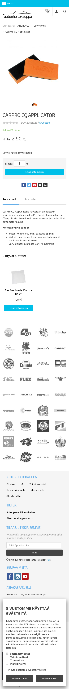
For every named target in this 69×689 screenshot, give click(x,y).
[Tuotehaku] (65, 11)
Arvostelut (32, 199)
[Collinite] (26, 368)
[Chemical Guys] (9, 368)
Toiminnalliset (19, 657)
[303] (9, 337)
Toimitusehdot (38, 484)
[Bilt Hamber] (9, 353)
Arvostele (45, 122)
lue (48, 559)
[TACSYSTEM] (60, 446)
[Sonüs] (43, 446)
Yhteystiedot (38, 489)
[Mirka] (60, 415)
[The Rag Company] (26, 461)
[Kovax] (60, 400)
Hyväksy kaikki (49, 678)
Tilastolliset (18, 660)
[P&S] (43, 431)
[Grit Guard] (9, 400)
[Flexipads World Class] (43, 384)
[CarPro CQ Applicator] (33, 69)
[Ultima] (43, 462)
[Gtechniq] (26, 400)
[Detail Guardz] (60, 368)
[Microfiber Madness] (43, 415)
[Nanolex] (9, 431)
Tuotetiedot (11, 199)
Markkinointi (18, 663)
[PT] (60, 431)
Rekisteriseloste (16, 489)
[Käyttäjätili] (56, 11)
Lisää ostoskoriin (34, 171)
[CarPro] (60, 348)
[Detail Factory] (43, 368)
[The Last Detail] (9, 462)
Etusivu (10, 484)
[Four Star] (60, 384)
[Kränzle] (9, 415)
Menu (10, 3)
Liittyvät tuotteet (14, 256)
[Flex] (26, 384)
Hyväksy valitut (20, 678)
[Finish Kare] (9, 384)
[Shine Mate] (26, 444)
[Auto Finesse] (43, 337)
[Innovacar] (43, 400)
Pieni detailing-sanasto (19, 518)
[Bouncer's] (43, 348)
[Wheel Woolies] (60, 462)
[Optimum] (26, 431)
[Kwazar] (26, 415)
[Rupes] (9, 446)
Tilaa (34, 552)
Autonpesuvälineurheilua (20, 512)
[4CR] (26, 337)
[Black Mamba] (26, 353)
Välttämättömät (20, 653)
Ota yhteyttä (13, 495)
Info (22, 484)
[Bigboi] (60, 333)
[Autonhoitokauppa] (18, 14)
